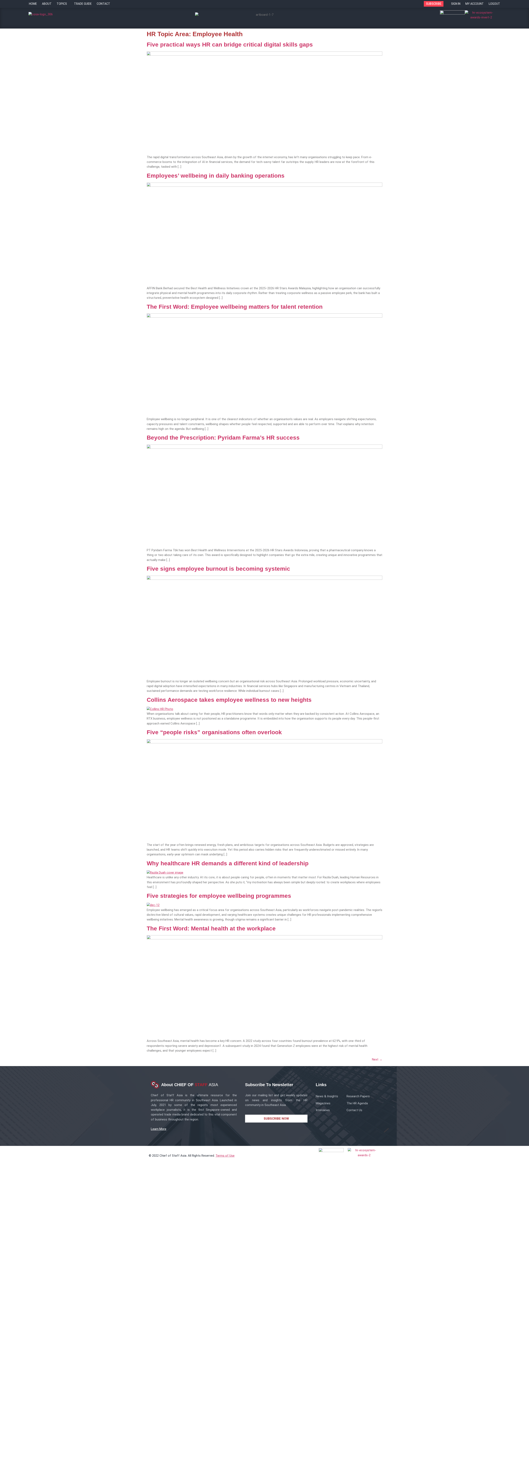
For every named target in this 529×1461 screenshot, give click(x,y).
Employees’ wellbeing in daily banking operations (216, 175)
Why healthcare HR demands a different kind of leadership (228, 863)
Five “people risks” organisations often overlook (214, 732)
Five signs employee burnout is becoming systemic (218, 569)
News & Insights (327, 1096)
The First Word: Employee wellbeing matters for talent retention (235, 307)
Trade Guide (83, 3)
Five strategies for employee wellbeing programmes (219, 896)
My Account (474, 3)
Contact (103, 3)
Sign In (455, 3)
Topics (62, 3)
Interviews (323, 1110)
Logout (494, 3)
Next (377, 1059)
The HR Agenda (357, 1103)
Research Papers (358, 1096)
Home (33, 3)
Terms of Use (225, 1155)
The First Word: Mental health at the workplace (211, 928)
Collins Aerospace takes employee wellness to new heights (229, 700)
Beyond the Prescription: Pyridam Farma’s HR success (223, 437)
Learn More (158, 1129)
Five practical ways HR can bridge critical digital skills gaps (230, 44)
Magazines (323, 1103)
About (47, 3)
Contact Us (354, 1110)
